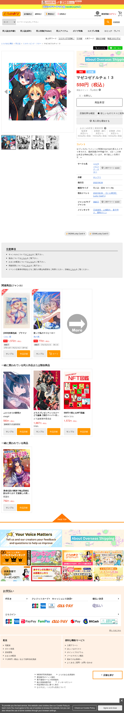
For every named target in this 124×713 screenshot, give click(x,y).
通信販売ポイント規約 (46, 677)
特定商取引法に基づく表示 (48, 684)
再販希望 (99, 102)
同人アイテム (62, 30)
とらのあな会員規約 (67, 674)
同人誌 (17, 43)
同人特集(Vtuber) (43, 30)
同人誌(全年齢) (8, 30)
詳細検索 (116, 22)
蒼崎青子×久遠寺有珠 (12, 424)
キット (55, 344)
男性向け (51, 14)
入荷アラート (112, 168)
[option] (38, 91)
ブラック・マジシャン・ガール (15, 347)
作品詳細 (24, 353)
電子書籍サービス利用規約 (48, 679)
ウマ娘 (79, 38)
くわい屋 (7, 336)
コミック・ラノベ (112, 30)
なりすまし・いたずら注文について (51, 687)
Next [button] (70, 91)
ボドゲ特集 (78, 30)
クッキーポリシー (65, 682)
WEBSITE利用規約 (44, 674)
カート (55, 353)
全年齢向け (28, 14)
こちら (29, 254)
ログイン (112, 13)
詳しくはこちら (115, 630)
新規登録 (105, 13)
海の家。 (37, 336)
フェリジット (46, 344)
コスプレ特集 (93, 30)
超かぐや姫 (100, 38)
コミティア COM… (66, 38)
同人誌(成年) (25, 30)
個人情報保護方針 (44, 682)
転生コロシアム (114, 38)
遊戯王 (6, 344)
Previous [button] (6, 91)
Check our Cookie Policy (85, 708)
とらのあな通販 (7, 43)
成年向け (38, 14)
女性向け (62, 14)
